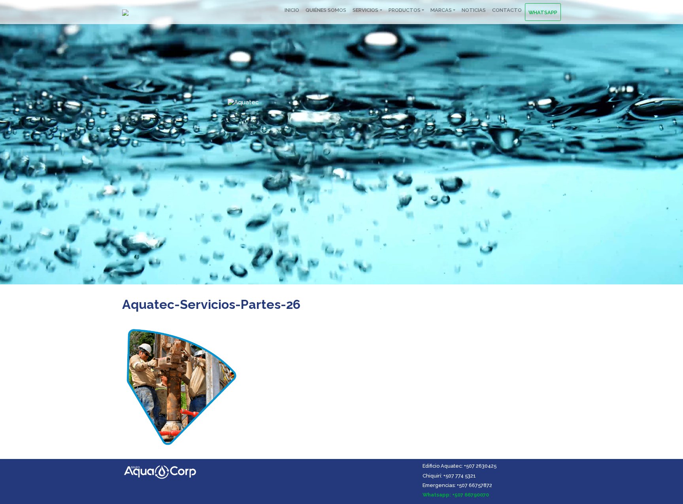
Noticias (474, 10)
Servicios (365, 10)
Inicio (292, 10)
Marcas (441, 10)
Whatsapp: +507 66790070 (456, 495)
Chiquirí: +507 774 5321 (449, 476)
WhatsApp (542, 12)
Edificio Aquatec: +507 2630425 (459, 466)
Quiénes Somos (326, 10)
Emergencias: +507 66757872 (457, 485)
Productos (405, 10)
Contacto (507, 10)
